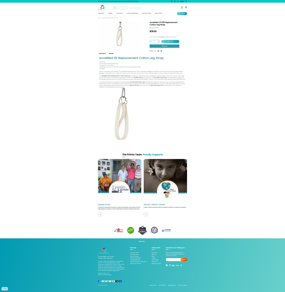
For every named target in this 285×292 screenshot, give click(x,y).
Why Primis (154, 252)
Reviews (111, 53)
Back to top (142, 241)
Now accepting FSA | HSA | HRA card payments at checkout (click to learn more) (118, 1)
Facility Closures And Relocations (138, 261)
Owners (154, 258)
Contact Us (155, 261)
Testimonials (155, 260)
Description (102, 53)
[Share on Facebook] (158, 51)
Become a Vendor (156, 263)
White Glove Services (135, 263)
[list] (120, 34)
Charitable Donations (135, 258)
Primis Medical (104, 285)
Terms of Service (182, 285)
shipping (162, 37)
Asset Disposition (134, 254)
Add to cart (170, 41)
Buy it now (164, 46)
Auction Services (134, 256)
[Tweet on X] (155, 51)
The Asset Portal (134, 252)
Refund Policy (162, 285)
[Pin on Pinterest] (161, 51)
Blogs (153, 256)
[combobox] (143, 8)
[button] (186, 7)
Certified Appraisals (135, 260)
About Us (154, 254)
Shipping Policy (172, 285)
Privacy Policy (152, 285)
